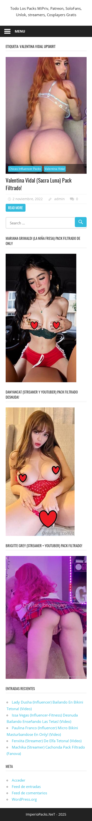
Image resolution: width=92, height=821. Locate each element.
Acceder (18, 780)
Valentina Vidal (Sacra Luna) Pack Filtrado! (38, 184)
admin (59, 199)
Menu (20, 31)
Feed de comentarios (29, 792)
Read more (15, 207)
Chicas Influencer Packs (25, 169)
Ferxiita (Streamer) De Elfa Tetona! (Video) (46, 740)
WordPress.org (24, 799)
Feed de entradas (26, 786)
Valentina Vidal (55, 169)
